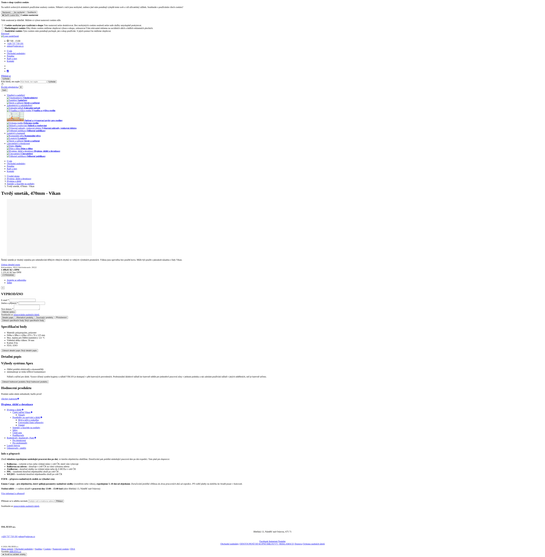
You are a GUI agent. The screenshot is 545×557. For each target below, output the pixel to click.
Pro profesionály (19, 443)
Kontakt (10, 61)
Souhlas (38, 549)
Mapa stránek (7, 549)
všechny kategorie (9, 399)
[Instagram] (8, 71)
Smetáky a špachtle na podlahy (26, 427)
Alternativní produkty (24, 317)
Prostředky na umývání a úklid (26, 417)
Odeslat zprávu (8, 312)
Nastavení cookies (61, 549)
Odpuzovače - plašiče (16, 448)
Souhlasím (31, 12)
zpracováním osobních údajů (26, 314)
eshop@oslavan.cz (26, 536)
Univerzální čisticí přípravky (31, 422)
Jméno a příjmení (8, 303)
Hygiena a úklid (14, 410)
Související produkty (44, 317)
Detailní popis (7, 317)
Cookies (47, 549)
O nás (9, 51)
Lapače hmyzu (13, 445)
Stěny (15, 430)
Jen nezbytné (19, 12)
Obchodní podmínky (16, 53)
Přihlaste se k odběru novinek (14, 501)
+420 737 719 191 (9, 536)
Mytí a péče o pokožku (28, 420)
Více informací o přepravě (13, 493)
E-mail (4, 300)
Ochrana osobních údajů (314, 544)
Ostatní (21, 425)
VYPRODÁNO (8, 275)
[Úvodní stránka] (10, 36)
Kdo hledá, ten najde (10, 81)
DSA (72, 549)
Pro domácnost (19, 440)
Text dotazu (6, 309)
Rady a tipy (12, 58)
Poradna (10, 56)
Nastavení (6, 12)
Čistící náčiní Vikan (21, 412)
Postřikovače (18, 435)
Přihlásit (59, 501)
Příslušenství (61, 317)
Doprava (298, 544)
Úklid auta (17, 433)
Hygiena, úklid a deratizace (17, 404)
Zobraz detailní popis (10, 264)
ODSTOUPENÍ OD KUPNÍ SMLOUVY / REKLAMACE (267, 544)
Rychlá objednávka (9, 87)
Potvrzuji (5, 33)
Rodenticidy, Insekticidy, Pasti (20, 438)
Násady (21, 415)
